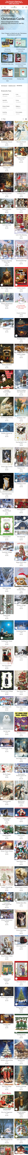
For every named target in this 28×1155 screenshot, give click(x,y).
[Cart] (26, 7)
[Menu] (1, 7)
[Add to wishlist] (2, 139)
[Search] (5, 7)
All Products (4, 85)
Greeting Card (12, 85)
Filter (4, 119)
